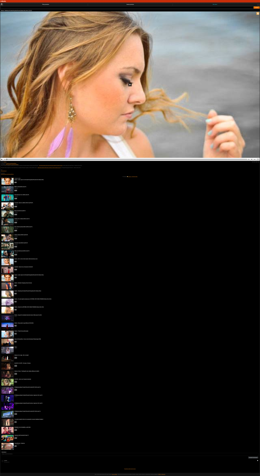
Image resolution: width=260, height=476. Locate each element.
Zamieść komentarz (253, 457)
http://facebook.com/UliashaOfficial (12, 164)
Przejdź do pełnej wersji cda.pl (130, 468)
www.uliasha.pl (3, 170)
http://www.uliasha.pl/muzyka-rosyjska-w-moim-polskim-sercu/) (49, 167)
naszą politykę (114, 474)
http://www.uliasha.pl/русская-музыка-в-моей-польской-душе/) (50, 165)
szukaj (256, 7)
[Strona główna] (3, 1)
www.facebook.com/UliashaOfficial (7, 174)
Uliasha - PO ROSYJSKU (132, 176)
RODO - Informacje (161, 474)
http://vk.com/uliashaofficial (11, 163)
